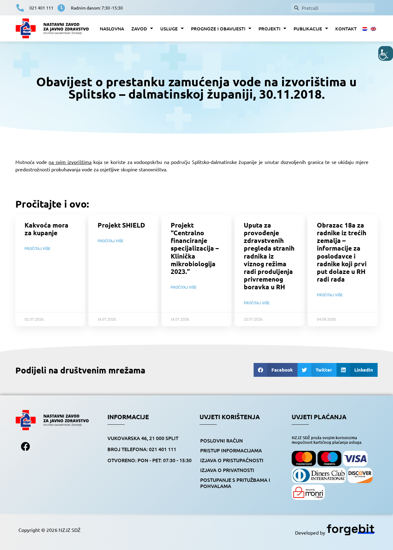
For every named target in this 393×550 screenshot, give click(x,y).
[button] (276, 370)
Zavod (139, 28)
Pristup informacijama (231, 450)
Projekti (269, 28)
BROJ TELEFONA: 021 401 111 (141, 449)
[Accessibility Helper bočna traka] (385, 53)
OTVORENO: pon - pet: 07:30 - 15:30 (149, 460)
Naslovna (112, 28)
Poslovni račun (221, 440)
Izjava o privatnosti (227, 469)
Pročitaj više (37, 249)
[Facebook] (25, 446)
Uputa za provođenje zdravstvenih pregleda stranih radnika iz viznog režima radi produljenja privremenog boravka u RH (269, 256)
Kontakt (346, 28)
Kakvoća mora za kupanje (46, 229)
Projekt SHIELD (121, 225)
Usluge (169, 28)
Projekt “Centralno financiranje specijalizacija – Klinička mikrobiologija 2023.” (195, 248)
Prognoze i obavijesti (218, 28)
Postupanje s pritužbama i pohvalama (235, 482)
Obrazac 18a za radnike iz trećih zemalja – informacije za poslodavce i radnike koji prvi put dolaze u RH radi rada (342, 252)
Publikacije (308, 28)
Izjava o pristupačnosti (231, 460)
